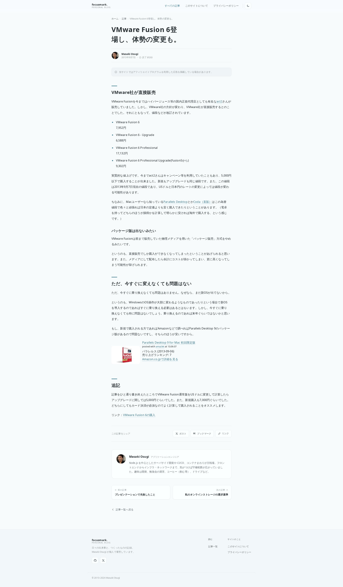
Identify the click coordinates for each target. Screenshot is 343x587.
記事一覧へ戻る (124, 509)
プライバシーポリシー (226, 5)
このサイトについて (196, 5)
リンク (225, 433)
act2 (219, 101)
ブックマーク (204, 433)
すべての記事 (172, 5)
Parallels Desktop (175, 202)
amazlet (160, 346)
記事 (124, 18)
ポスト (182, 433)
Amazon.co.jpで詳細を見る (160, 359)
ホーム (114, 18)
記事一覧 (213, 546)
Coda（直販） (202, 202)
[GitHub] (95, 560)
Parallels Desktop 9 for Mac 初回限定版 (168, 342)
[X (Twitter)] (103, 560)
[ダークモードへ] (248, 6)
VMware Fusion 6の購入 (139, 415)
